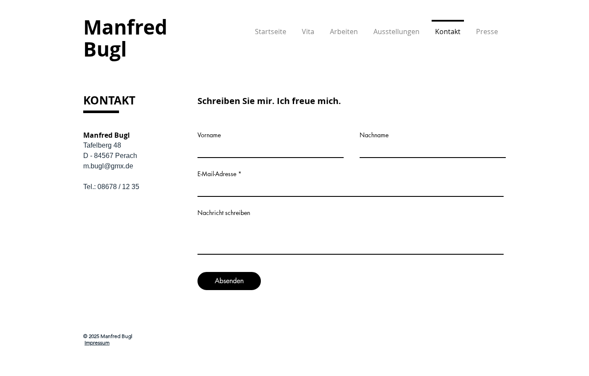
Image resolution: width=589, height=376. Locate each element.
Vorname (209, 135)
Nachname (374, 135)
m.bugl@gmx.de (108, 166)
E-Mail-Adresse (216, 174)
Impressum (97, 342)
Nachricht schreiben (223, 213)
